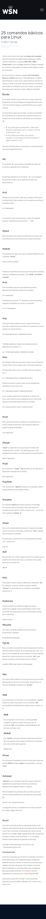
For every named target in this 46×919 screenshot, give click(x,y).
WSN (5, 42)
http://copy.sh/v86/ (31, 874)
